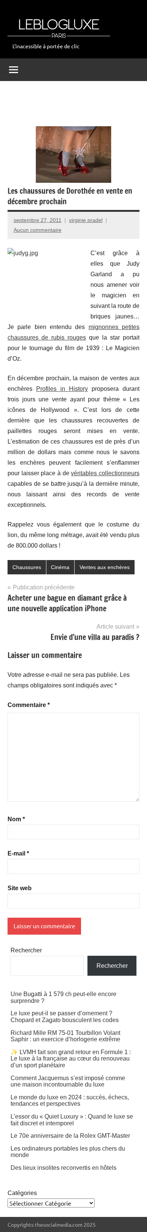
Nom (16, 819)
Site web (20, 888)
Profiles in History (62, 389)
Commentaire (29, 705)
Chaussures (26, 567)
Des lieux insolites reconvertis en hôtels (63, 1168)
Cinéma (60, 567)
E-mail (18, 853)
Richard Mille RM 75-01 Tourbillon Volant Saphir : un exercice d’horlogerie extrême (65, 1036)
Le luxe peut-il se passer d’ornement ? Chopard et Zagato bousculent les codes (65, 1016)
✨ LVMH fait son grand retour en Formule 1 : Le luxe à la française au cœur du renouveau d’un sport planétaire (71, 1058)
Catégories (22, 1193)
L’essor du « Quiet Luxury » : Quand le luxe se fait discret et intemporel (72, 1119)
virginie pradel (86, 220)
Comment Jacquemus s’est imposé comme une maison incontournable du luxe (68, 1081)
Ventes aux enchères (105, 567)
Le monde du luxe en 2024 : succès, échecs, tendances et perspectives (70, 1100)
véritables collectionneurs (105, 473)
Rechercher (26, 950)
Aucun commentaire (37, 230)
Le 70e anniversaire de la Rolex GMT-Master (70, 1136)
